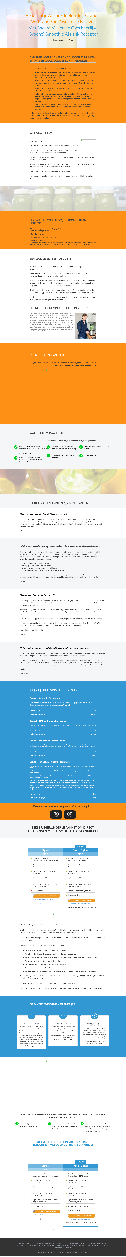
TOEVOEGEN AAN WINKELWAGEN (47, 896)
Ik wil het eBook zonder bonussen (45, 899)
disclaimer (21, 1245)
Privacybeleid (77, 1252)
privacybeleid (59, 1243)
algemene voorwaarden (35, 1245)
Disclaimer (69, 1252)
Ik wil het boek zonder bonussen (80, 903)
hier (48, 1245)
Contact (85, 1252)
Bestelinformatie (59, 1252)
